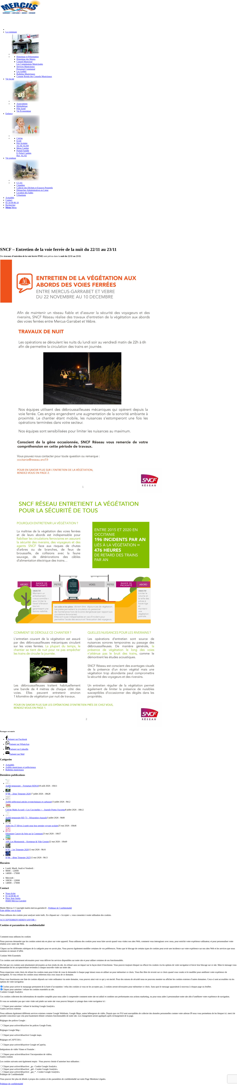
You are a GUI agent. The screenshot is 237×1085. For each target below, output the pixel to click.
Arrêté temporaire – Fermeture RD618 (22, 786)
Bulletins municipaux (14, 770)
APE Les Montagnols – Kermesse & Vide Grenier (27, 841)
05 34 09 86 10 (12, 896)
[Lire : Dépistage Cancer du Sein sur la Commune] (7, 831)
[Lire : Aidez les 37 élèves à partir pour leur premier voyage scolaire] (7, 823)
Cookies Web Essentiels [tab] (10, 955)
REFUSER (18, 920)
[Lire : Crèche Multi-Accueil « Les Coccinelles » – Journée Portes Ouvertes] (7, 807)
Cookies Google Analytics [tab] (11, 992)
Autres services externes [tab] (10, 1009)
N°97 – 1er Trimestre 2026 (17, 849)
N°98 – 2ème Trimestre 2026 (18, 794)
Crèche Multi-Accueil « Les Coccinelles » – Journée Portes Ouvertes (35, 810)
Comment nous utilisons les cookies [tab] (15, 937)
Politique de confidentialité (11, 1084)
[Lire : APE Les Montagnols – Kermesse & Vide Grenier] (7, 839)
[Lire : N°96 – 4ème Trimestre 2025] (7, 855)
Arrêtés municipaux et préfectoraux (20, 767)
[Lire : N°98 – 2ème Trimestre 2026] (7, 791)
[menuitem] (121, 29)
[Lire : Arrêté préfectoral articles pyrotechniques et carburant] (7, 799)
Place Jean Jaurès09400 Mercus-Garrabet (15, 899)
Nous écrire (10, 893)
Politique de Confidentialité (60, 908)
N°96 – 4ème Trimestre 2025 (18, 857)
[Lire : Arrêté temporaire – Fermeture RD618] (7, 783)
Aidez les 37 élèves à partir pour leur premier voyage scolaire (31, 826)
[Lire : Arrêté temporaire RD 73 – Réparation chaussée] (7, 815)
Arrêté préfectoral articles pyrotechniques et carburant (28, 802)
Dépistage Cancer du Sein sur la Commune (24, 833)
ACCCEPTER (6, 920)
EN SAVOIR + (29, 920)
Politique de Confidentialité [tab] (12, 1074)
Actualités (9, 765)
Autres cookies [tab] (6, 1057)
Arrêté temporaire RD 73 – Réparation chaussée (26, 818)
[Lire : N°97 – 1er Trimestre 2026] (7, 847)
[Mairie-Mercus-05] (20, 13)
